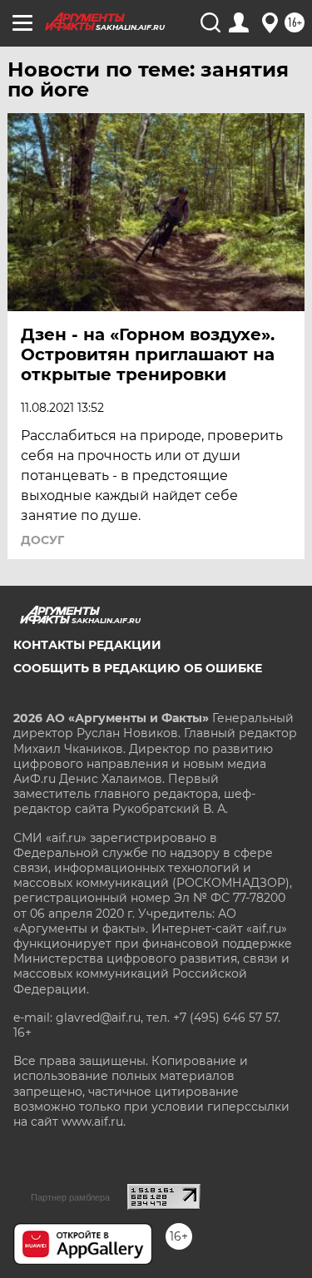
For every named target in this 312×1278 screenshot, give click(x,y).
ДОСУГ (42, 540)
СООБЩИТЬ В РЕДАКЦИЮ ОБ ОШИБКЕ (137, 668)
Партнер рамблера (70, 1197)
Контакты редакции (87, 644)
